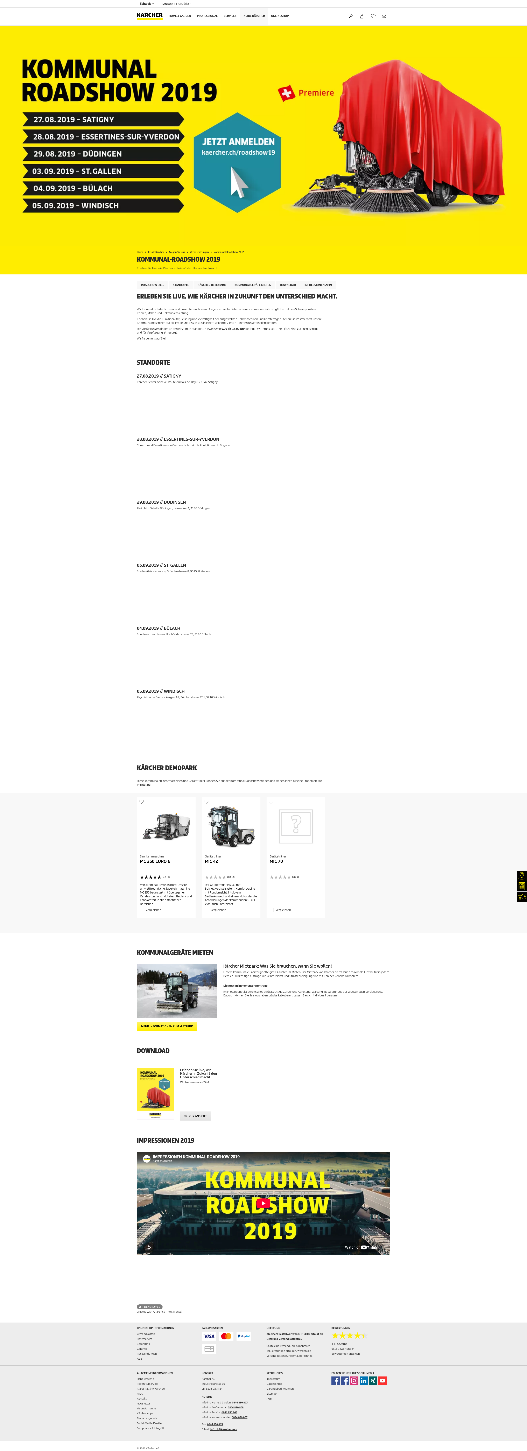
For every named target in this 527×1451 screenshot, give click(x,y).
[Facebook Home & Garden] (335, 1380)
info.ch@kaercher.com (223, 1429)
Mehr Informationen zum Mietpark (167, 1026)
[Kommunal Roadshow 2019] (263, 136)
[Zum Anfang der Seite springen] (517, 1443)
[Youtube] (382, 1380)
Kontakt (142, 1398)
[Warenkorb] (384, 16)
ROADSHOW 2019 (152, 285)
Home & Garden (180, 16)
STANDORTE (181, 285)
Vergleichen (153, 910)
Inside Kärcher (254, 16)
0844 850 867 (239, 1417)
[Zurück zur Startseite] (151, 16)
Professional (207, 16)
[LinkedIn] (364, 1380)
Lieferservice (144, 1338)
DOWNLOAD (288, 285)
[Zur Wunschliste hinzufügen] (141, 801)
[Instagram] (354, 1380)
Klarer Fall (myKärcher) (151, 1388)
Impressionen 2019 (318, 285)
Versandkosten (146, 1334)
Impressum (273, 1378)
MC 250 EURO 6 (155, 861)
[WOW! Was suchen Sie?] (350, 16)
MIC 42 (211, 861)
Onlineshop (280, 16)
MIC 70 (276, 861)
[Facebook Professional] (345, 1380)
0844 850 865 (215, 1424)
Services (230, 16)
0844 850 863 (240, 1402)
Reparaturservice (147, 1383)
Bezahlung (143, 1343)
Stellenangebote (147, 1418)
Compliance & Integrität (151, 1428)
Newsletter (143, 1403)
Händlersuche (145, 1378)
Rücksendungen (147, 1353)
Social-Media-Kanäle (149, 1423)
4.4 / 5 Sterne (339, 1343)
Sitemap (272, 1393)
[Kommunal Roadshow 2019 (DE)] (155, 1094)
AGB (139, 1358)
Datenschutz (274, 1383)
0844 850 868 (236, 1407)
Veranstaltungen (147, 1408)
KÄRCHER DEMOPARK (212, 285)
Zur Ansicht (197, 1116)
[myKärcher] (361, 16)
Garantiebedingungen (280, 1388)
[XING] (373, 1380)
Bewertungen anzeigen (345, 1353)
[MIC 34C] (177, 990)
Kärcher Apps (145, 1413)
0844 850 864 (229, 1412)
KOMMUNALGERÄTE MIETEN (252, 285)
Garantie (142, 1348)
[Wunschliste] (373, 16)
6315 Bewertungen (342, 1348)
